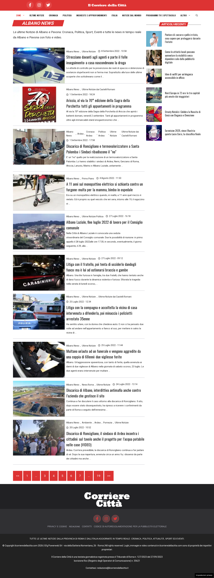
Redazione (74, 526)
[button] (196, 15)
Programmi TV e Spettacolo (161, 15)
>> (108, 476)
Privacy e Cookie (57, 526)
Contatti (87, 526)
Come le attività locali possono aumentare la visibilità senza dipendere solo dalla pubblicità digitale (180, 57)
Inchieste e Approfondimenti (91, 15)
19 (98, 476)
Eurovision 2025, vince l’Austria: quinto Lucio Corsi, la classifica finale (183, 132)
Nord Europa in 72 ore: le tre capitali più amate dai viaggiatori (182, 94)
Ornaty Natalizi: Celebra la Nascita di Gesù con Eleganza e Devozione (183, 113)
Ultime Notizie (36, 15)
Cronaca (53, 15)
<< (17, 476)
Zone (18, 15)
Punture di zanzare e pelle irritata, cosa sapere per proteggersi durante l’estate (182, 38)
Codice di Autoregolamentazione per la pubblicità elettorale (130, 526)
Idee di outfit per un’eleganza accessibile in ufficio (179, 76)
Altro (183, 15)
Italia (114, 15)
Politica (67, 15)
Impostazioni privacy (204, 575)
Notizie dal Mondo (131, 15)
